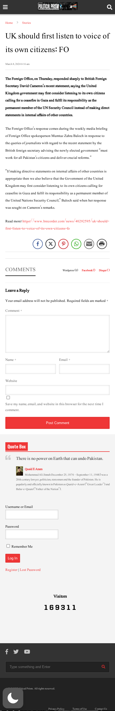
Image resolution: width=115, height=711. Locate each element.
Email (64, 360)
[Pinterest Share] (63, 244)
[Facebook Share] (38, 244)
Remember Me (22, 547)
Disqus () (104, 270)
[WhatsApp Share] (76, 244)
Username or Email (19, 507)
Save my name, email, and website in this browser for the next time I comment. (54, 407)
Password (12, 527)
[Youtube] (27, 652)
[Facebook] (6, 652)
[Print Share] (102, 244)
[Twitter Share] (50, 244)
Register (11, 570)
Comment (13, 311)
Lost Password (30, 570)
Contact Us (101, 708)
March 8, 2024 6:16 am (17, 64)
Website (11, 381)
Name (10, 360)
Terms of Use (79, 708)
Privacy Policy (56, 708)
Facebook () (89, 270)
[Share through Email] (89, 244)
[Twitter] (16, 652)
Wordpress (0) (71, 270)
